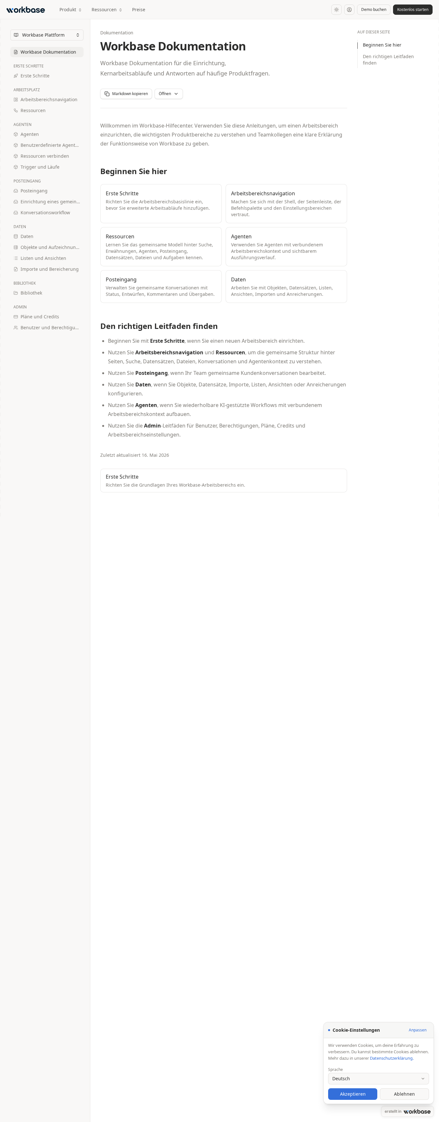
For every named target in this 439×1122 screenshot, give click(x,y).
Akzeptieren (353, 1094)
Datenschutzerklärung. (392, 1058)
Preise (138, 9)
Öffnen (165, 93)
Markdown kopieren (130, 93)
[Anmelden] (349, 9)
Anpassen (417, 1030)
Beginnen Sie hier (382, 45)
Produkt (67, 9)
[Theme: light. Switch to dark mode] (336, 9)
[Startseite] (27, 9)
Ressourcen (104, 9)
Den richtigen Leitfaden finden (388, 59)
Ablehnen (404, 1094)
